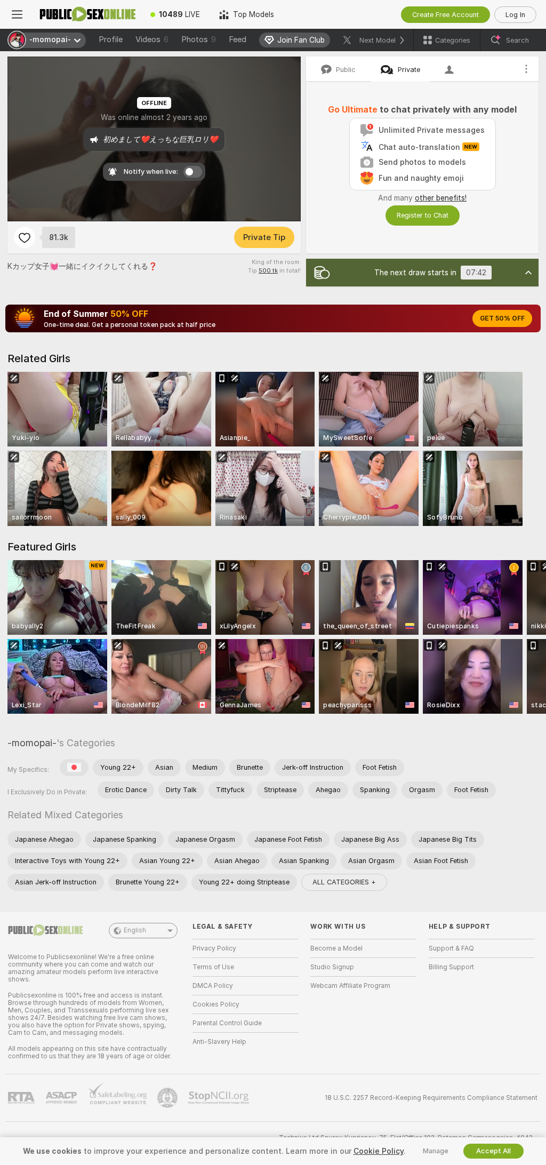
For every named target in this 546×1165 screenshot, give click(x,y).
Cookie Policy (379, 1151)
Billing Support (451, 967)
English (135, 930)
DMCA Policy (212, 986)
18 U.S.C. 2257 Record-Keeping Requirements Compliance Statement (431, 1098)
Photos (198, 39)
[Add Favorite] (24, 237)
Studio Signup (332, 967)
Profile (111, 39)
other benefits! (441, 198)
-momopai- (32, 742)
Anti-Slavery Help (219, 1042)
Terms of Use (213, 967)
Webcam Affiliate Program (350, 986)
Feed (237, 39)
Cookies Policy (215, 1004)
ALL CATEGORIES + (344, 882)
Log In (515, 15)
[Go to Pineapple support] (168, 1098)
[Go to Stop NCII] (219, 1097)
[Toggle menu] (17, 14)
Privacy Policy (214, 948)
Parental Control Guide (227, 1023)
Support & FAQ (451, 948)
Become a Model (336, 948)
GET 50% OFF (502, 318)
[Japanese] (74, 767)
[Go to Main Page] (87, 14)
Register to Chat (422, 215)
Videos (151, 39)
